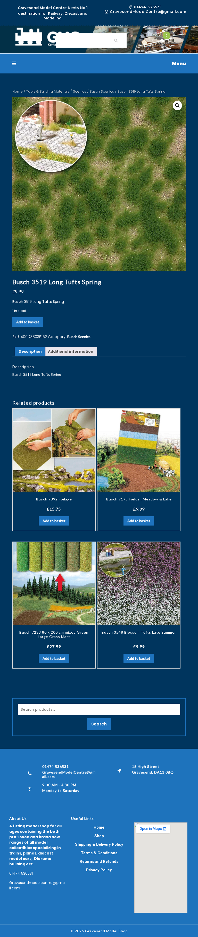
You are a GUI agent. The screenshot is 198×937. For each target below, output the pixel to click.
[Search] (116, 40)
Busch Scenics (102, 91)
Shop (99, 836)
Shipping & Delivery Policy (99, 844)
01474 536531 (21, 873)
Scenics (79, 91)
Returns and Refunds (99, 861)
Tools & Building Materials (47, 91)
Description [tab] (30, 351)
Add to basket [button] (54, 521)
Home (17, 91)
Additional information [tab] (70, 351)
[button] (99, 63)
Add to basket (27, 322)
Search (99, 724)
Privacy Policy (99, 870)
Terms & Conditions (99, 853)
